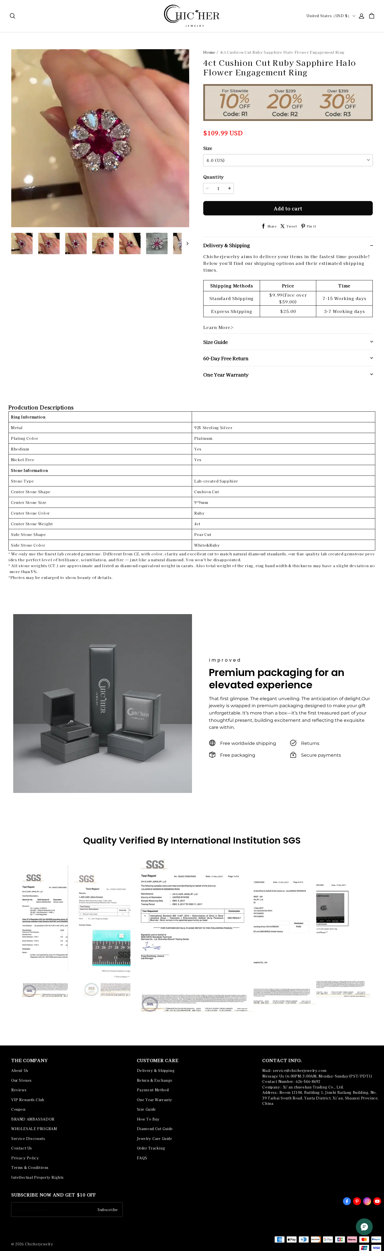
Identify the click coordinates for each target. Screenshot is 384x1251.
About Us (19, 1070)
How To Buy (148, 1119)
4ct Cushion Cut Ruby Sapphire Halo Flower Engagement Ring (282, 52)
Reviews (18, 1089)
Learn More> (218, 327)
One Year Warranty (154, 1099)
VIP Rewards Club (27, 1099)
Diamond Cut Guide (155, 1128)
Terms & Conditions (30, 1167)
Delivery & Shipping (156, 1070)
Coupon (18, 1109)
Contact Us (21, 1148)
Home (209, 52)
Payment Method (153, 1089)
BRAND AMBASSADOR (33, 1119)
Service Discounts (28, 1138)
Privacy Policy (25, 1157)
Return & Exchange (155, 1080)
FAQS (142, 1157)
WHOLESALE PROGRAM (34, 1128)
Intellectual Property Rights (37, 1177)
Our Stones (21, 1080)
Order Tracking (151, 1148)
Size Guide (146, 1109)
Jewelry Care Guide (154, 1138)
